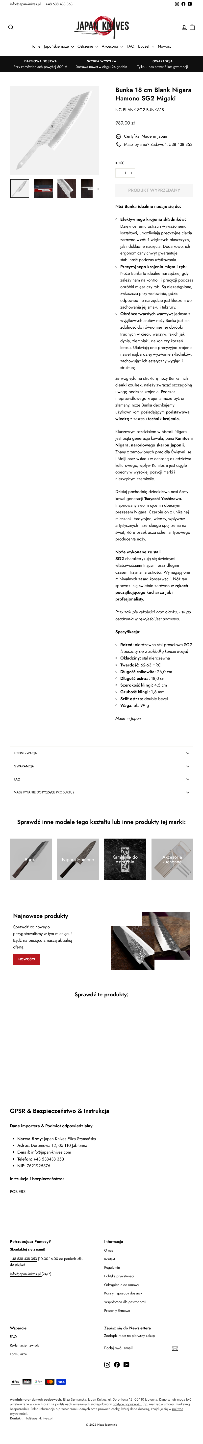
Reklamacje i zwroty (24, 1345)
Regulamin (112, 1267)
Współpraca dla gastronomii (125, 1301)
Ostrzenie (85, 46)
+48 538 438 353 (59, 3)
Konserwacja (25, 753)
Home (35, 46)
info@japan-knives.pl (25, 3)
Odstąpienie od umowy (121, 1284)
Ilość (119, 162)
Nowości (165, 46)
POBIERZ (17, 1191)
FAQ (130, 46)
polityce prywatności (127, 1404)
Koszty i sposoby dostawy (123, 1293)
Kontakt (109, 1258)
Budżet (144, 46)
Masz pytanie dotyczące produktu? (44, 792)
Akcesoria (110, 46)
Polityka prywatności (119, 1276)
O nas (108, 1250)
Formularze (18, 1353)
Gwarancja (24, 766)
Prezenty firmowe (117, 1310)
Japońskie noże (57, 46)
